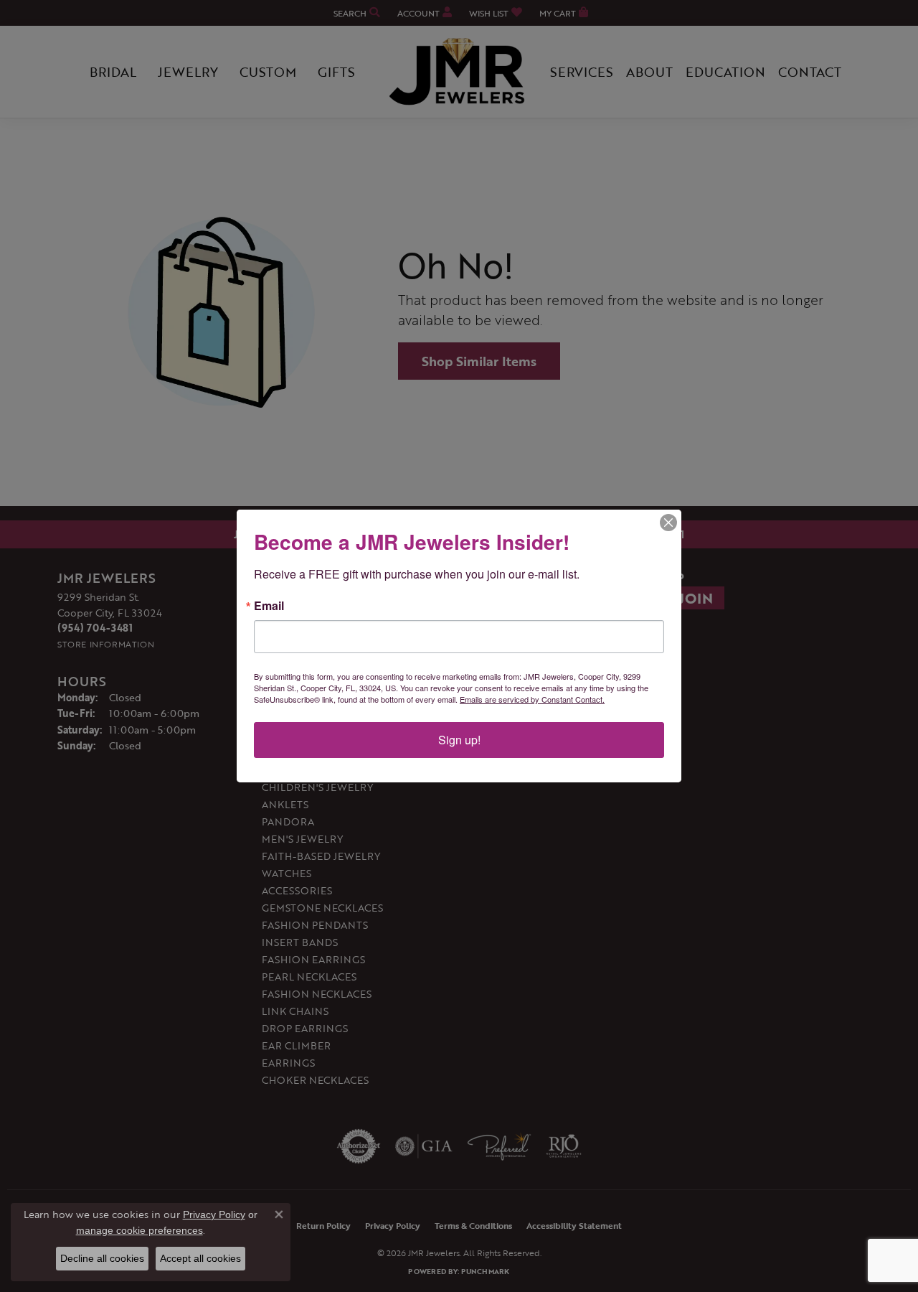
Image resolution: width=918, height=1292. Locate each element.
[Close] (668, 522)
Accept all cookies (200, 1258)
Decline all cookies (102, 1258)
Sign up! (459, 739)
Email (269, 606)
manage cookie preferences (139, 1230)
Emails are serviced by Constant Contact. (532, 699)
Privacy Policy (214, 1214)
